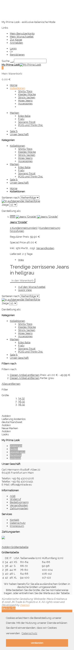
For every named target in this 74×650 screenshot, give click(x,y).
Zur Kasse (16, 39)
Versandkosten (45, 248)
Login (13, 48)
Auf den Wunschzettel (31, 286)
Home (13, 188)
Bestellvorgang (19, 502)
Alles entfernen (11, 383)
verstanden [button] (37, 642)
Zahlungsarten (19, 508)
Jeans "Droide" (18, 222)
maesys (24, 605)
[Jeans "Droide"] (37, 216)
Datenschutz (17, 522)
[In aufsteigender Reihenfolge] (21, 201)
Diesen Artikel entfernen (24, 375)
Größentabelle (15, 547)
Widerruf (15, 499)
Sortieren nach (11, 197)
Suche (5, 60)
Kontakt (14, 519)
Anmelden (16, 42)
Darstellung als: (11, 210)
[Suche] (11, 61)
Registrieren (17, 54)
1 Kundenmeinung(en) (23, 227)
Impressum (17, 525)
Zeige (5, 204)
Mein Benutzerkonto (22, 33)
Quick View (25, 290)
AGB (12, 496)
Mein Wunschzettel (22, 36)
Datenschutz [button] (29, 633)
